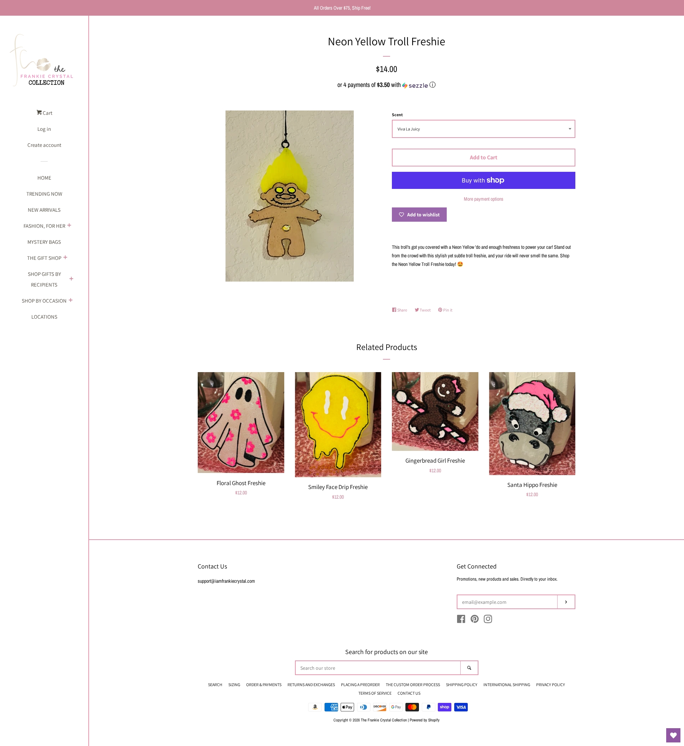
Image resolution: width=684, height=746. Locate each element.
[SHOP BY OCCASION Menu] (70, 300)
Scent (397, 114)
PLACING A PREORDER (360, 684)
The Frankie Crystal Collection (384, 719)
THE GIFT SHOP (44, 257)
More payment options (483, 199)
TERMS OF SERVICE (375, 693)
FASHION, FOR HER (44, 225)
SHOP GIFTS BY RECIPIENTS (44, 279)
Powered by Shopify (425, 719)
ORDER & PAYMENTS (263, 684)
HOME (44, 177)
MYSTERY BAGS (44, 241)
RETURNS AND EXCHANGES (311, 684)
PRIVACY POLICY (550, 684)
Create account (44, 145)
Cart (47, 112)
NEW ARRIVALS (44, 209)
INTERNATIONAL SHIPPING (506, 684)
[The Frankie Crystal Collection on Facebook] (461, 620)
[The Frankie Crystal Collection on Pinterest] (474, 620)
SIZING (234, 684)
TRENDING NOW (44, 193)
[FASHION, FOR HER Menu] (69, 226)
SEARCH (215, 684)
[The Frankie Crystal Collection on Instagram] (488, 620)
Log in (44, 128)
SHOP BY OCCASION (44, 300)
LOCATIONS (44, 316)
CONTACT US (409, 693)
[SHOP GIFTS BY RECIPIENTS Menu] (71, 279)
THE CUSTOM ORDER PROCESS (413, 684)
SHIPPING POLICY (461, 684)
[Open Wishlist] (673, 735)
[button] (386, 84)
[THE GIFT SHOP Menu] (65, 258)
